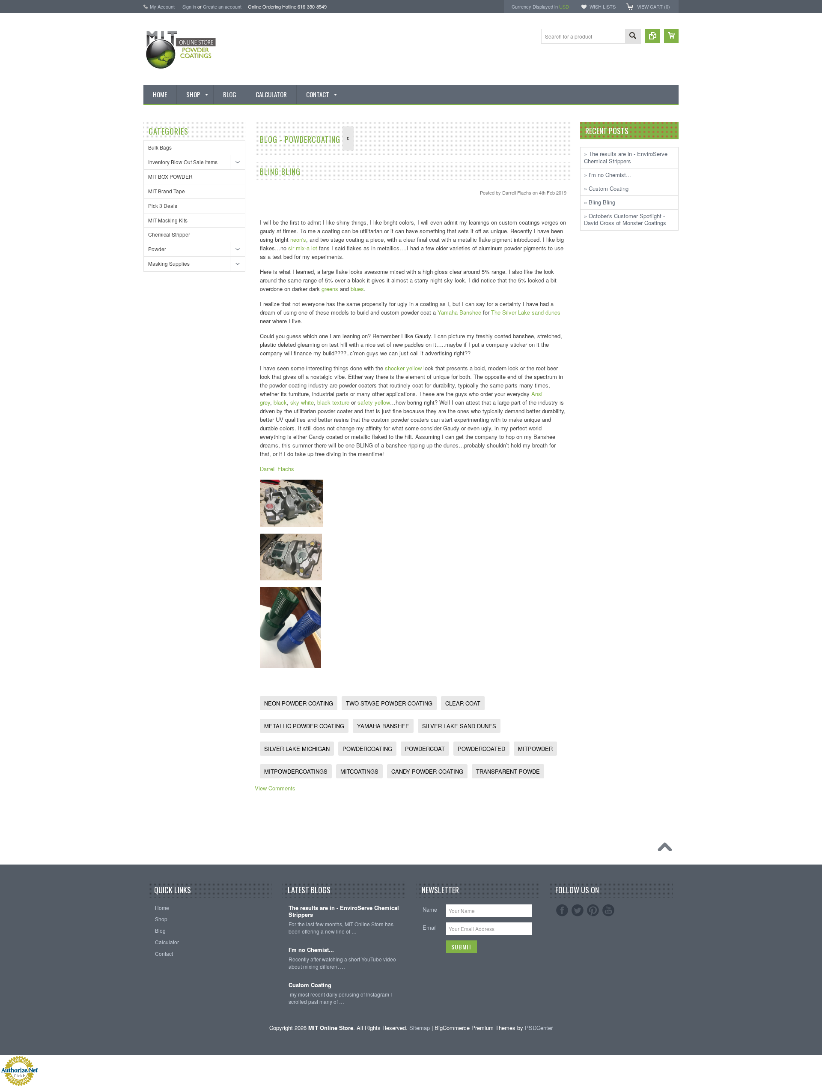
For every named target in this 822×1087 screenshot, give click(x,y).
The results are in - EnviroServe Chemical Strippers (344, 911)
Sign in (189, 6)
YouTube (608, 910)
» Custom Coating (606, 188)
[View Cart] (671, 36)
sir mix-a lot (302, 248)
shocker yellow (402, 368)
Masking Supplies (169, 263)
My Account (162, 6)
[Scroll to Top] (667, 849)
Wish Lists (603, 6)
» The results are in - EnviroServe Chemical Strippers (625, 157)
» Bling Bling (599, 202)
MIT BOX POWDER (170, 176)
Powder (157, 248)
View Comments (275, 788)
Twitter (578, 910)
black (280, 402)
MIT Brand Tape (166, 191)
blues (357, 289)
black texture (333, 402)
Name (430, 909)
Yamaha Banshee (459, 312)
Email (430, 927)
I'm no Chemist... (311, 950)
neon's (298, 239)
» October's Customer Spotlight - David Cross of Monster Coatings (625, 219)
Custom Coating (310, 985)
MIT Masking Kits (168, 220)
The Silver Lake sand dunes (525, 312)
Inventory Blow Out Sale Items (182, 161)
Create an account (222, 6)
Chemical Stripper (169, 234)
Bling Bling (280, 171)
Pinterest (593, 910)
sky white (302, 402)
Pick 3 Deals (162, 205)
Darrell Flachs (277, 469)
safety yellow (373, 402)
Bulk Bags (160, 147)
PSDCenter (539, 1028)
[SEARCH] (632, 36)
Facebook (562, 910)
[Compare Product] (652, 36)
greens (330, 289)
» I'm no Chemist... (607, 175)
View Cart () (653, 6)
